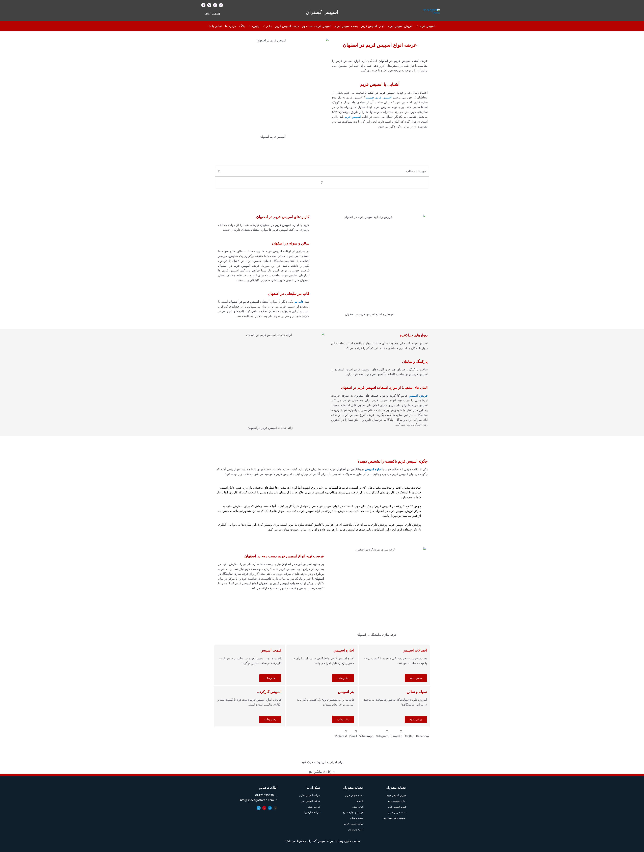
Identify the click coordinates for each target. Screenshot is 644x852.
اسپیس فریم (353, 116)
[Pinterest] (209, 5)
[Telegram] (203, 5)
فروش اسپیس (418, 395)
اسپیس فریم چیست (379, 97)
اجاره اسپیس (373, 469)
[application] (417, 26)
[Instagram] (221, 5)
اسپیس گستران (322, 12)
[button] (219, 171)
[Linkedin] (215, 5)
